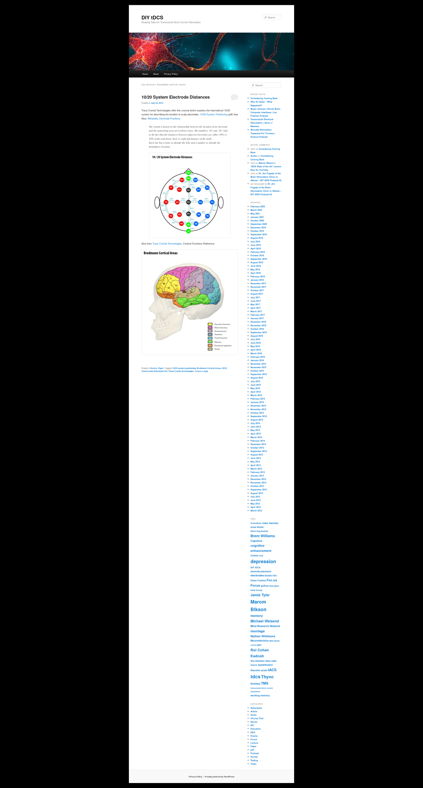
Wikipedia (153, 118)
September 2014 (258, 416)
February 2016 (257, 356)
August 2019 (256, 237)
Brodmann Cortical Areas (209, 368)
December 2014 (258, 405)
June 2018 (255, 265)
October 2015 (257, 370)
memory (256, 615)
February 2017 (257, 314)
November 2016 (258, 325)
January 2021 (257, 217)
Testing (254, 760)
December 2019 (258, 227)
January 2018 (257, 279)
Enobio (268, 575)
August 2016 (256, 335)
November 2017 (258, 286)
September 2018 (258, 258)
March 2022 (256, 209)
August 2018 (256, 262)
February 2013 (257, 472)
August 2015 (256, 377)
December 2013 (258, 444)
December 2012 (258, 479)
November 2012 (258, 482)
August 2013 (256, 454)
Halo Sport (274, 585)
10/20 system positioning (184, 368)
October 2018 (257, 255)
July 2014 (255, 423)
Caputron (256, 541)
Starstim (255, 670)
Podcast (254, 753)
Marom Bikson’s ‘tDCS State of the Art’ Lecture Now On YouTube (265, 166)
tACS (272, 669)
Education (255, 728)
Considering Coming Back (263, 98)
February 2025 (257, 206)
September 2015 (258, 374)
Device (153, 368)
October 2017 (257, 290)
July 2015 (255, 381)
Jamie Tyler (260, 594)
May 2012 (255, 503)
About (156, 73)
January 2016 (257, 360)
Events (253, 735)
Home (145, 73)
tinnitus (255, 683)
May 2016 (255, 346)
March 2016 (256, 353)
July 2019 (255, 241)
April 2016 (255, 349)
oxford (253, 645)
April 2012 (255, 507)
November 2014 (258, 409)
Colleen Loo (256, 555)
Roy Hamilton (257, 660)
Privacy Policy (171, 73)
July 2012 (255, 496)
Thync (267, 677)
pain (259, 644)
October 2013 (257, 447)
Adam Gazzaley (270, 523)
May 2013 (255, 461)
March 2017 (256, 311)
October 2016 (257, 328)
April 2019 (255, 248)
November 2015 (258, 367)
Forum (253, 739)
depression (263, 561)
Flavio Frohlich (258, 580)
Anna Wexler (257, 527)
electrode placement (260, 571)
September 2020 (258, 223)
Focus (255, 585)
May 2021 (255, 213)
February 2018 (257, 276)
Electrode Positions (169, 118)
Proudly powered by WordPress (219, 776)
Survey (254, 756)
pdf (252, 749)
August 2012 (256, 493)
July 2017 (255, 297)
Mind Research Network (265, 626)
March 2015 (256, 395)
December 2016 (258, 321)
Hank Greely (256, 590)
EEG (252, 732)
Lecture (254, 742)
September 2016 (258, 332)
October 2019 (257, 230)
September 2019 (258, 234)
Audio (253, 714)
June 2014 (255, 426)
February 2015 (257, 398)
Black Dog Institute (259, 531)
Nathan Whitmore (262, 636)
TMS (264, 683)
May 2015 (255, 388)
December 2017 (258, 283)
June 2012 (255, 500)
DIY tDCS (152, 17)
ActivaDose (256, 523)
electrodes (257, 575)
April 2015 (255, 391)
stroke (264, 670)
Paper (161, 368)
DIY (252, 725)
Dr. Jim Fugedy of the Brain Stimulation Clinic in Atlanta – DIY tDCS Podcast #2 (265, 177)
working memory (260, 695)
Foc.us (272, 580)
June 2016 (255, 342)
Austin (253, 155)
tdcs (255, 676)
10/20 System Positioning (213, 114)
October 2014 (257, 412)
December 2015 (258, 363)
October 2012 (257, 486)
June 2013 (255, 458)
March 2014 (256, 437)
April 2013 (255, 465)
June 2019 (255, 245)
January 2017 (257, 318)
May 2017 (255, 304)
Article (253, 711)
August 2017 (256, 293)
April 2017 (255, 307)
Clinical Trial (256, 718)
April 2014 (255, 433)
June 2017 (255, 300)
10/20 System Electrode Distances (175, 97)
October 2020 (257, 220)
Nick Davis (274, 640)
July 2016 (255, 339)
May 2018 (255, 269)
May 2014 (255, 430)
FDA (275, 575)
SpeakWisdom (265, 664)
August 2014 (256, 419)
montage (257, 631)
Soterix (253, 664)
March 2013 (256, 468)
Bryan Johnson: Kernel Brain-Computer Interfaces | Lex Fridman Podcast (265, 112)
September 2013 (258, 451)
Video (253, 763)
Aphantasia (256, 707)
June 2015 (255, 384)
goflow (265, 585)
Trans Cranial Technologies (167, 243)
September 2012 (258, 489)
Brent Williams (262, 535)
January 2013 (257, 475)
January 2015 (257, 402)
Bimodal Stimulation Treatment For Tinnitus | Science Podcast (262, 133)
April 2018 (255, 272)
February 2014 (257, 440)
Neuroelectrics (259, 640)
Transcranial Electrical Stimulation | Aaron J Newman (261, 123)
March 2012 (256, 510)
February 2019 (257, 251)
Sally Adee (270, 660)
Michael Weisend (264, 621)
